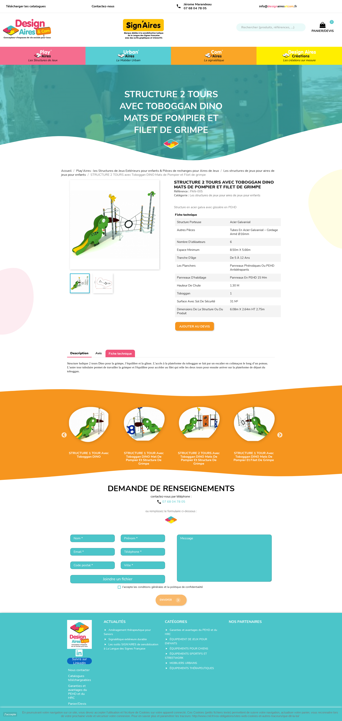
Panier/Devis (77, 704)
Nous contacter (79, 670)
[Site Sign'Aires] (143, 31)
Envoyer (170, 600)
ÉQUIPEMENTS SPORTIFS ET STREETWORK (186, 656)
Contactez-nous (103, 6)
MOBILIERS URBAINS (183, 663)
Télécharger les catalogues (26, 6)
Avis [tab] (98, 353)
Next (279, 434)
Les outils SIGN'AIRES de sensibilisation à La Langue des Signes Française (131, 646)
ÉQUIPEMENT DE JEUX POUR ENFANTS (186, 641)
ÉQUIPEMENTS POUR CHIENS (189, 648)
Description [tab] (79, 353)
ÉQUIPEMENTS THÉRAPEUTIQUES (192, 668)
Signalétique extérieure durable (127, 639)
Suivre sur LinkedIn (79, 661)
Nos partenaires (245, 621)
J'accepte (10, 714)
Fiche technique (120, 353)
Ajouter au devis (194, 326)
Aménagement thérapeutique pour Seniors (127, 632)
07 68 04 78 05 (195, 8)
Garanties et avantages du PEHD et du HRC (77, 692)
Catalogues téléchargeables (79, 678)
